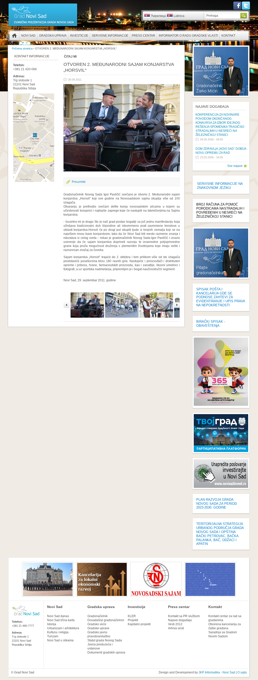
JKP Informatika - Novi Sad (217, 672)
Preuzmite (79, 182)
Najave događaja (212, 107)
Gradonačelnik (97, 616)
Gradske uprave (98, 628)
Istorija (51, 624)
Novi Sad (28, 35)
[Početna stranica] (43, 26)
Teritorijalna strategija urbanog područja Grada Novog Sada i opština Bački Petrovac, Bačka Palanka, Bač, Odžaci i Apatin (220, 534)
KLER (132, 616)
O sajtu (242, 672)
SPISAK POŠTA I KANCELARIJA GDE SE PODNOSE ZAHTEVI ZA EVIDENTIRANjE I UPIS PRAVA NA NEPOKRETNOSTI (220, 297)
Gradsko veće (96, 624)
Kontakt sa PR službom (184, 616)
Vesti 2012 (175, 624)
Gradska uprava (53, 35)
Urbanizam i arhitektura (63, 628)
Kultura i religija (58, 632)
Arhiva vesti (176, 628)
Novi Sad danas (58, 616)
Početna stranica (14, 35)
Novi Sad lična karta (61, 620)
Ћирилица (158, 16)
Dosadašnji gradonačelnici (105, 620)
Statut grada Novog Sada (104, 640)
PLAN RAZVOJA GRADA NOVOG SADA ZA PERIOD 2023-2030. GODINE (216, 504)
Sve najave (235, 166)
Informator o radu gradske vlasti (188, 35)
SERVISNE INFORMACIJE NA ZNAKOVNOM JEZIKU (220, 186)
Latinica (179, 16)
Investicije (79, 35)
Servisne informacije (110, 35)
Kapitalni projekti (139, 624)
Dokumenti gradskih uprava (106, 652)
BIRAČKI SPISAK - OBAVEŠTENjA (210, 324)
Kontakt (228, 35)
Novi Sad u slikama (60, 640)
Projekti (133, 620)
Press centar (143, 35)
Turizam (52, 636)
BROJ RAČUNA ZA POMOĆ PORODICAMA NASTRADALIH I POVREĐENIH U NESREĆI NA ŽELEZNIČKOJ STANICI (220, 210)
